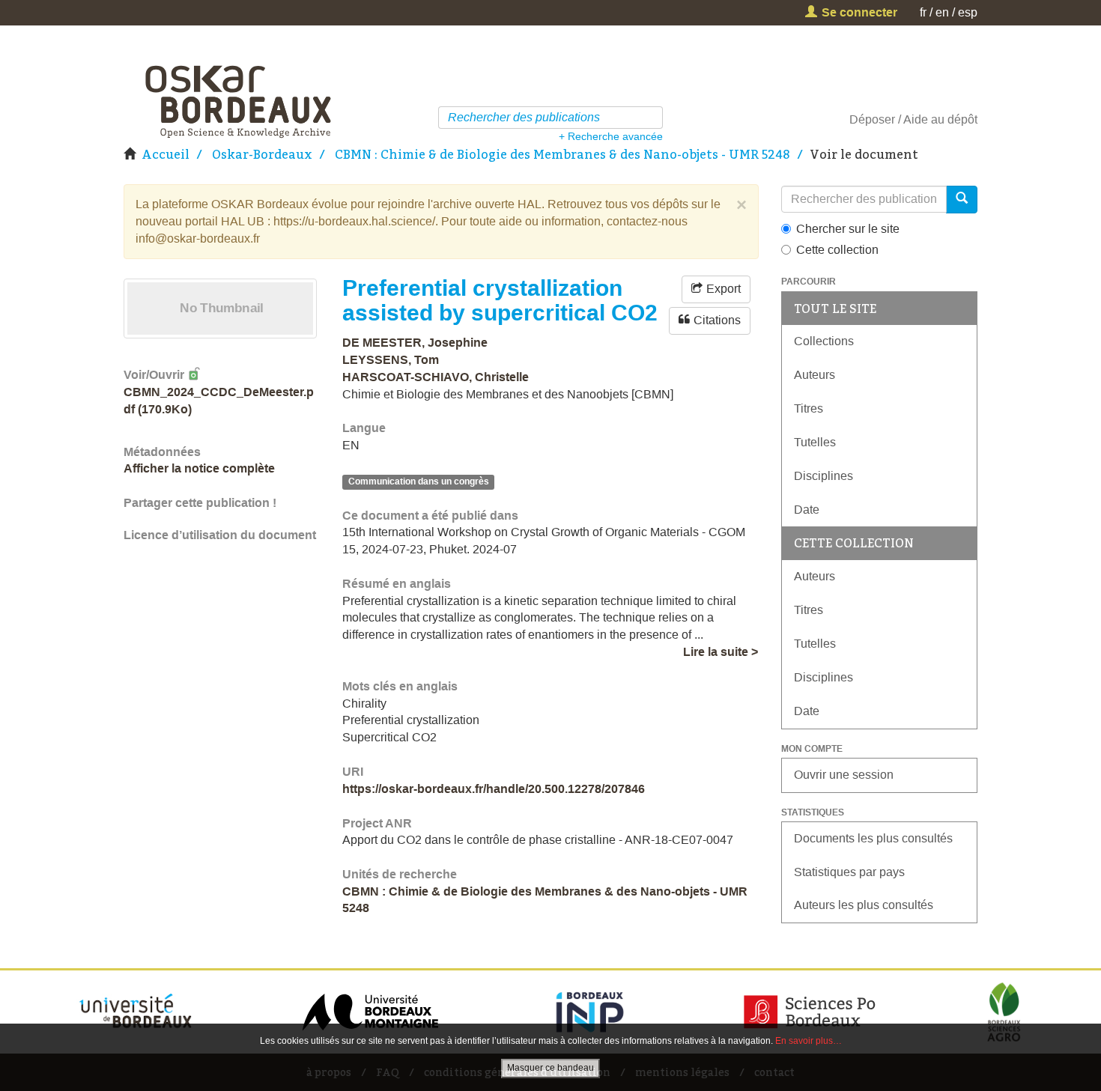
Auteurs (814, 374)
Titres (808, 408)
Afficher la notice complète (199, 468)
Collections (824, 341)
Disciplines (823, 475)
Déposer (872, 119)
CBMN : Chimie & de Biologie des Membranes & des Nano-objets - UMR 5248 (562, 154)
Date (806, 509)
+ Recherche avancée (611, 136)
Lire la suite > (720, 651)
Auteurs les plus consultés (863, 905)
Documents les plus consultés (873, 838)
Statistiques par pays (849, 872)
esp (967, 12)
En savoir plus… (808, 1041)
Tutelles (815, 442)
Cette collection (837, 249)
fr (923, 12)
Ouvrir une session (844, 774)
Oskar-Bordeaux (262, 154)
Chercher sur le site (848, 228)
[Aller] (653, 117)
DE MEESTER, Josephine (415, 342)
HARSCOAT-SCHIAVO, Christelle (435, 377)
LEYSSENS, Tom (390, 359)
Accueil (165, 154)
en (942, 12)
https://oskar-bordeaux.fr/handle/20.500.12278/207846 (493, 788)
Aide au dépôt (940, 119)
